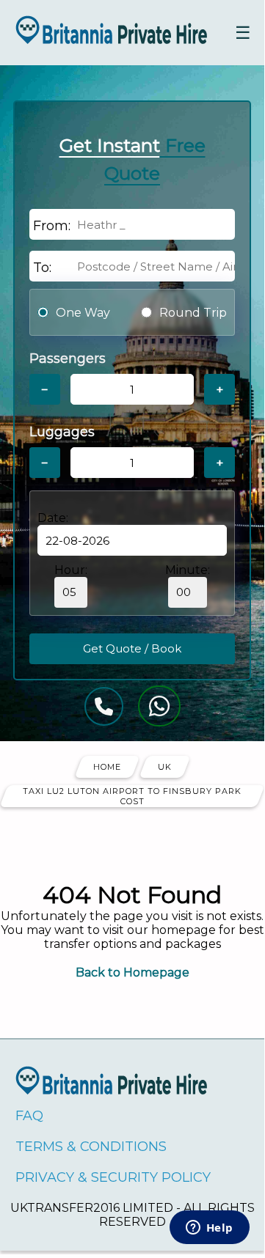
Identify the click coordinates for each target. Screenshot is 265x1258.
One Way (83, 313)
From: (51, 226)
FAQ (29, 1116)
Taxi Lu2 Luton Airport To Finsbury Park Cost (132, 796)
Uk (165, 767)
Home (107, 767)
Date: (52, 518)
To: (42, 268)
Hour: (70, 570)
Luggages (62, 432)
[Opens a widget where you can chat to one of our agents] (209, 1228)
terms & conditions (91, 1147)
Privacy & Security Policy (113, 1177)
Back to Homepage (132, 972)
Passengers (67, 358)
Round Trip (193, 313)
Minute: (187, 570)
